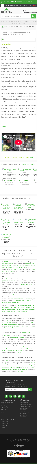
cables (23, 347)
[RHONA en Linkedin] (10, 396)
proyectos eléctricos (7, 263)
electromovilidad (26, 332)
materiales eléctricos (20, 267)
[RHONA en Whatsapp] (23, 396)
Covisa (3, 427)
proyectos (28, 298)
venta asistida (10, 271)
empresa (14, 294)
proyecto (20, 371)
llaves (3, 322)
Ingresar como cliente (24, 5)
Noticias (22, 21)
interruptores (9, 322)
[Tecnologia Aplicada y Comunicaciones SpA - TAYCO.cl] (19, 445)
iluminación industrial (24, 265)
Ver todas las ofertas (28, 164)
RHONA (17, 276)
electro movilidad (10, 267)
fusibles (32, 322)
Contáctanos (22, 23)
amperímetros (30, 326)
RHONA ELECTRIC (6, 425)
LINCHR (19, 352)
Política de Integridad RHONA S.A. (25, 412)
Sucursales (4, 21)
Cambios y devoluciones (4, 406)
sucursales (14, 269)
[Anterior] (2, 180)
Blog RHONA (15, 23)
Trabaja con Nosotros (25, 406)
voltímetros (5, 328)
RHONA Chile (4, 421)
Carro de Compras (31, 12)
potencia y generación (12, 265)
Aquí (31, 157)
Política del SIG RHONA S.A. (24, 409)
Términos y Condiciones (4, 410)
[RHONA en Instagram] (19, 396)
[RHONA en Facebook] (6, 396)
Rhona (4, 26)
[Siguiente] (35, 180)
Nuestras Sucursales (25, 404)
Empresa (16, 21)
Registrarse (11, 5)
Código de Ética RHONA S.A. (24, 416)
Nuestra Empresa (24, 402)
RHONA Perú (4, 423)
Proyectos (27, 21)
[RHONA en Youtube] (15, 396)
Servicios (34, 21)
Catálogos (10, 21)
